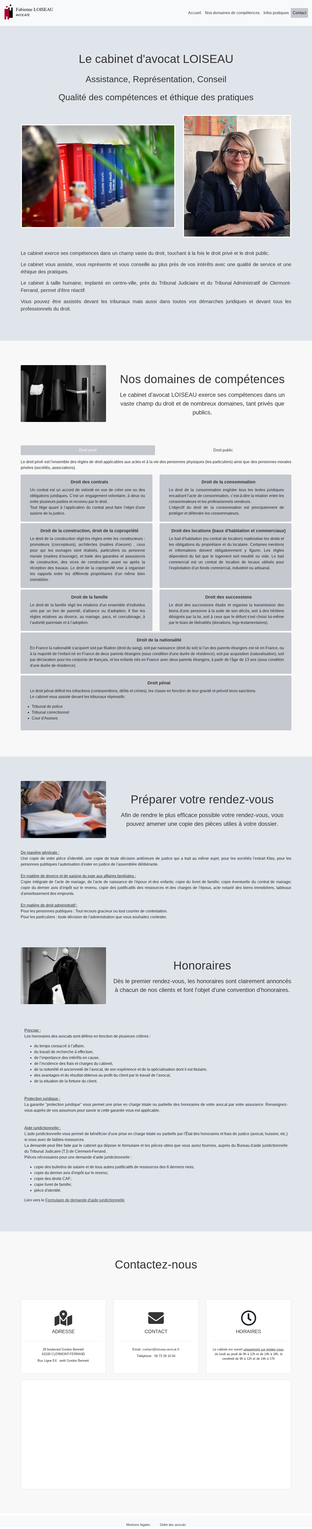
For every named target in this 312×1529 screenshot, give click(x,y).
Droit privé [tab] (88, 450)
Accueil (194, 13)
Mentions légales (138, 1525)
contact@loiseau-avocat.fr (160, 1349)
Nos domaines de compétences (232, 13)
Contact (299, 13)
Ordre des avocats (173, 1525)
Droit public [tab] (223, 450)
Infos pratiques (276, 13)
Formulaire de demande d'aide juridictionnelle (85, 1200)
